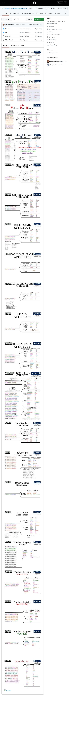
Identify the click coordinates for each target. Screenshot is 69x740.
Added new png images (27, 29)
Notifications (41, 8)
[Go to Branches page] (15, 19)
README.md (9, 40)
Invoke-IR (8, 8)
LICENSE (8, 36)
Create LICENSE (20, 24)
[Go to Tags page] (18, 19)
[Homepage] (34, 2)
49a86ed (30, 24)
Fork (52, 8)
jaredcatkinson (9, 24)
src (6, 32)
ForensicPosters (20, 8)
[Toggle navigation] (3, 2)
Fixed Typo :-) (24, 40)
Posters (7, 29)
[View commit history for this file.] (41, 24)
